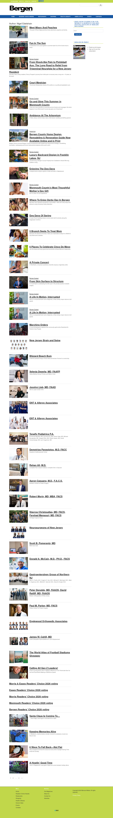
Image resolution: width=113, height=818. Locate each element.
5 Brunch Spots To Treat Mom (45, 231)
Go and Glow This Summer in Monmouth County (45, 102)
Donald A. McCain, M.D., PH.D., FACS (49, 558)
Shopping (53, 16)
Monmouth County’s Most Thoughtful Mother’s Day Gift (49, 188)
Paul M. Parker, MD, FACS (43, 605)
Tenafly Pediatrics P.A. (41, 434)
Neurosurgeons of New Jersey (46, 527)
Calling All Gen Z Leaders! (43, 668)
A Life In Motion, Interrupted (44, 295)
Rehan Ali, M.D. (37, 465)
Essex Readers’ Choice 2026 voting (28, 690)
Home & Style (79, 16)
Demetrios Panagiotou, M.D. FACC (48, 449)
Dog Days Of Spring (40, 215)
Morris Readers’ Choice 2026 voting (28, 696)
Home (13, 16)
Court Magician (37, 82)
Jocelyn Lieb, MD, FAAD (42, 387)
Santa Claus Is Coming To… (44, 715)
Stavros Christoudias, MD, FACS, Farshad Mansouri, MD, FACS (47, 513)
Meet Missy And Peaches (43, 27)
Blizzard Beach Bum (40, 356)
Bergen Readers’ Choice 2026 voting (29, 709)
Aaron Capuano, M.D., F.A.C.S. (46, 480)
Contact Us (27, 1)
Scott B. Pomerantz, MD (42, 543)
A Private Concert (39, 262)
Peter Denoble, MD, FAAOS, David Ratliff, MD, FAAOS (47, 591)
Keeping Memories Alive (42, 731)
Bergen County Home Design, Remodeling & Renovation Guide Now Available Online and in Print (49, 136)
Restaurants (42, 16)
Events (89, 16)
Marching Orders (38, 324)
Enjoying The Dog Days (42, 168)
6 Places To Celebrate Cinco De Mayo (49, 246)
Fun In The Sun (37, 43)
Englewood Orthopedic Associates (48, 621)
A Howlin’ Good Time (40, 762)
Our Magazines (14, 1)
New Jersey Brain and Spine (44, 340)
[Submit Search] (100, 5)
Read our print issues (95, 47)
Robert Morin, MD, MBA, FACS (45, 496)
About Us (21, 1)
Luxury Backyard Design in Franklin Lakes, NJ (49, 155)
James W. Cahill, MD (40, 636)
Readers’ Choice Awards (26, 16)
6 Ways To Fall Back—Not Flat (45, 747)
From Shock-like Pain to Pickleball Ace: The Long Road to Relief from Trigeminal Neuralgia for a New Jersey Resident (40, 65)
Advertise (33, 1)
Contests (99, 16)
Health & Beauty (65, 16)
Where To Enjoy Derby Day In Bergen (49, 199)
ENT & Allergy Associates (43, 402)
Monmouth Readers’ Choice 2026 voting (31, 703)
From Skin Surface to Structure (46, 280)
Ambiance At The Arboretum (45, 115)
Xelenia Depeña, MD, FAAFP (44, 371)
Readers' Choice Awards (22, 794)
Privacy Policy (76, 795)
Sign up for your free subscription (94, 50)
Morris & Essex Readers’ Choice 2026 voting (33, 683)
